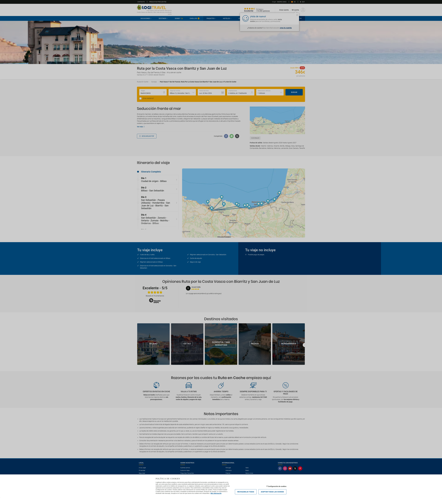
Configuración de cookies (277, 486)
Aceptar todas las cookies (272, 492)
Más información (216, 493)
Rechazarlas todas (245, 492)
